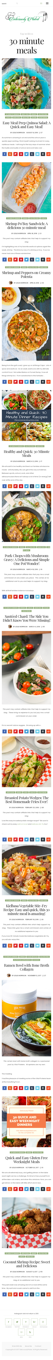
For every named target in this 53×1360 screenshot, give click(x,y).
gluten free (43, 114)
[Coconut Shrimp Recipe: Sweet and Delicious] (26, 1222)
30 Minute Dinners (12, 114)
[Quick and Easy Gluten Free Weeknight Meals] (26, 1121)
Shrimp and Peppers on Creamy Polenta (26, 274)
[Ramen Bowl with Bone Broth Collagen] (26, 1018)
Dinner (33, 114)
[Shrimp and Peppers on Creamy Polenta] (26, 324)
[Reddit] (48, 154)
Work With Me (17, 1346)
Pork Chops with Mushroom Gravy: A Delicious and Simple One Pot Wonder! (26, 559)
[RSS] (30, 1332)
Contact (38, 1346)
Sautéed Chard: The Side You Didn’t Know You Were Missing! (26, 618)
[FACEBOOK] (8, 1322)
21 (40, 233)
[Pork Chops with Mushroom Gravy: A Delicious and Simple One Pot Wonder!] (26, 516)
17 (41, 461)
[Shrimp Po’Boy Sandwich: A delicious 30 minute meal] (26, 187)
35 (44, 627)
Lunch (8, 117)
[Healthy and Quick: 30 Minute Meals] (26, 415)
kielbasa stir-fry (38, 824)
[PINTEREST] (25, 1322)
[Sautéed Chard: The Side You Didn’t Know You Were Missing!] (26, 667)
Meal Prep (26, 117)
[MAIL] (21, 1332)
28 (43, 807)
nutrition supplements (22, 960)
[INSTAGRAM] (43, 1322)
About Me (28, 1346)
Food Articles (32, 957)
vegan (34, 117)
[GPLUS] (34, 1322)
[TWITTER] (17, 1322)
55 (42, 1272)
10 (42, 1168)
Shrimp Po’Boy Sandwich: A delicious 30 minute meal (26, 225)
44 (43, 283)
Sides (26, 792)
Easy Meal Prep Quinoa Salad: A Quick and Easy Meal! (27, 124)
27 (42, 133)
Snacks (33, 792)
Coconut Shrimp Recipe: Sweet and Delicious (26, 1263)
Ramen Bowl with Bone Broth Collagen (26, 967)
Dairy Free (25, 114)
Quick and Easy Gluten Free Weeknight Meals (26, 1159)
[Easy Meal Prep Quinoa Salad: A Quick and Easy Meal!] (26, 83)
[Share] (32, 486)
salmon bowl (22, 824)
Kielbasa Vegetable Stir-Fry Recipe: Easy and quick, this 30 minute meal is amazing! (26, 909)
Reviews (36, 960)
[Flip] (16, 154)
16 (41, 569)
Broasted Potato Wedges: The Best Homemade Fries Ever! (27, 799)
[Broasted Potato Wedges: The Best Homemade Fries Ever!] (26, 761)
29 (42, 919)
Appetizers (10, 792)
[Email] (37, 154)
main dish (16, 117)
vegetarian (43, 117)
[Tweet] (26, 154)
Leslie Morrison (19, 133)
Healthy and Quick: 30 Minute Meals (26, 453)
